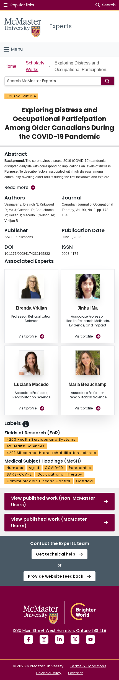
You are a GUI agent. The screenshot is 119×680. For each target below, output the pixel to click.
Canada (84, 481)
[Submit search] (107, 81)
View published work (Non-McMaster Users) (53, 501)
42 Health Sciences (26, 446)
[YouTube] (90, 639)
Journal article (21, 96)
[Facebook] (28, 639)
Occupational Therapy (59, 474)
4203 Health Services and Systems (41, 439)
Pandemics (80, 467)
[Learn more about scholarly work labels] (25, 424)
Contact (75, 673)
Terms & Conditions (88, 666)
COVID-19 (54, 467)
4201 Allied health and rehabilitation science (51, 452)
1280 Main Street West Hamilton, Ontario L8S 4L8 (59, 630)
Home (10, 66)
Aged (34, 467)
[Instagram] (44, 639)
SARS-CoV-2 (19, 474)
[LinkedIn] (59, 639)
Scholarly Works (35, 66)
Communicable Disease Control (39, 481)
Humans (15, 467)
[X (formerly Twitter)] (75, 639)
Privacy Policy (48, 673)
